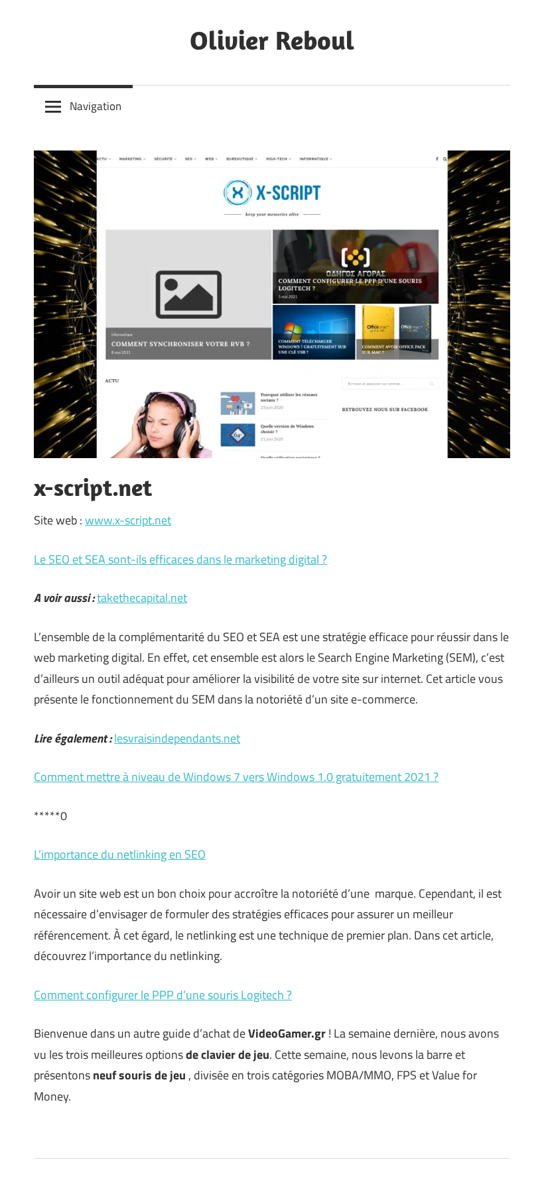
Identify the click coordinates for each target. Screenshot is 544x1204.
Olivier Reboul (272, 39)
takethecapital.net (142, 598)
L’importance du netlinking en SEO (120, 854)
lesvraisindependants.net (177, 738)
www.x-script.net (128, 520)
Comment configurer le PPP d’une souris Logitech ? (163, 995)
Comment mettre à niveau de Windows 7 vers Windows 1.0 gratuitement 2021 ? (236, 777)
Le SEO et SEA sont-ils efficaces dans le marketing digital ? (180, 559)
